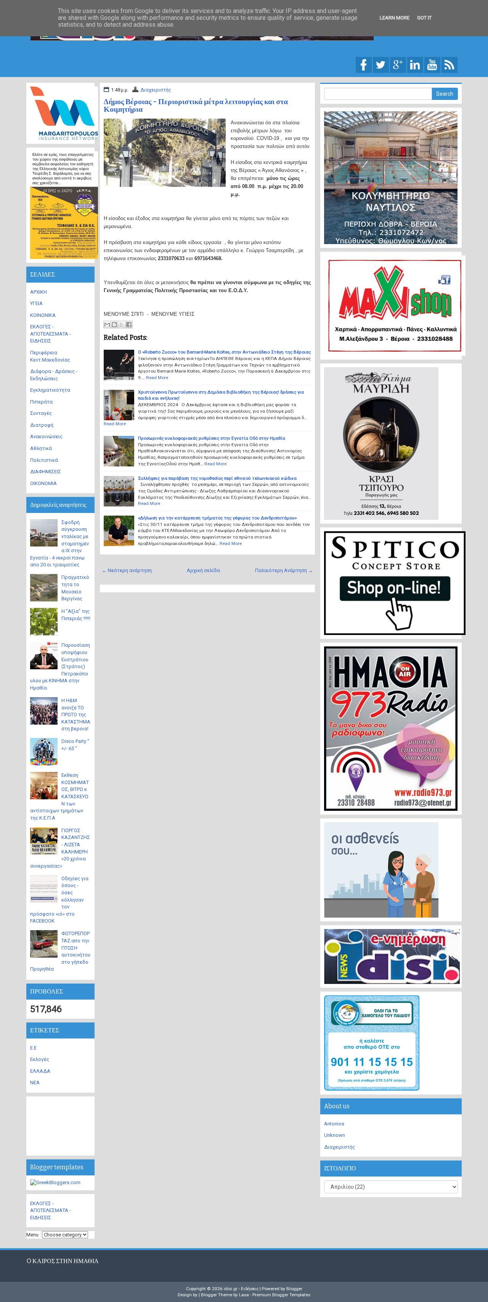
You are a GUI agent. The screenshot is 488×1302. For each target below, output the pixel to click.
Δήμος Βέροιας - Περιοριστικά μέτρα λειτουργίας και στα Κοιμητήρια (196, 105)
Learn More (394, 18)
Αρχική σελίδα (203, 570)
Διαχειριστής (155, 90)
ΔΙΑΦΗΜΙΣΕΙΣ (45, 471)
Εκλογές (39, 1059)
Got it (424, 18)
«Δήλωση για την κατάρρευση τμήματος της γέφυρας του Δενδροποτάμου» (217, 518)
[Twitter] (381, 64)
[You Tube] (432, 64)
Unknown (334, 1135)
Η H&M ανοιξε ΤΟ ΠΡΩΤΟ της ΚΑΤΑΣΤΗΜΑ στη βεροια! (75, 714)
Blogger (294, 1288)
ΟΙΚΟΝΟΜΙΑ (43, 483)
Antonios (334, 1124)
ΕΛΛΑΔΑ (40, 1071)
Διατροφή (41, 425)
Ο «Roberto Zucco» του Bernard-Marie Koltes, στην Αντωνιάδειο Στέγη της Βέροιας (224, 352)
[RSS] (449, 64)
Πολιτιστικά (44, 460)
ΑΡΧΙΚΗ (38, 292)
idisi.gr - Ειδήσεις (241, 1288)
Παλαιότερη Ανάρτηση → (284, 570)
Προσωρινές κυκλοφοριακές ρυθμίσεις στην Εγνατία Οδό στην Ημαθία (211, 438)
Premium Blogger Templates (281, 1294)
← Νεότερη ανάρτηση (127, 570)
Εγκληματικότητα (50, 390)
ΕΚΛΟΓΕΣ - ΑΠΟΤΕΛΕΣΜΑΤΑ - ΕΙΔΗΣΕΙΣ (50, 334)
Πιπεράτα (41, 402)
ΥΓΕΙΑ (36, 303)
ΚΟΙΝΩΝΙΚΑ (43, 315)
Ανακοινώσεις (46, 436)
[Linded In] (415, 64)
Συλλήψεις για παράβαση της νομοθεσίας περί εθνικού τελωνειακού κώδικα (217, 478)
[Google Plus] (398, 64)
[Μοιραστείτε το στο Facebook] (129, 324)
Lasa (244, 1294)
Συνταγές (41, 413)
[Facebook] (364, 64)
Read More (157, 377)
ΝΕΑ (35, 1082)
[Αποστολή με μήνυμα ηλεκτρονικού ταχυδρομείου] (107, 324)
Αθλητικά (41, 448)
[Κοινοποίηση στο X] (121, 324)
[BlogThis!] (114, 324)
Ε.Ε (33, 1048)
